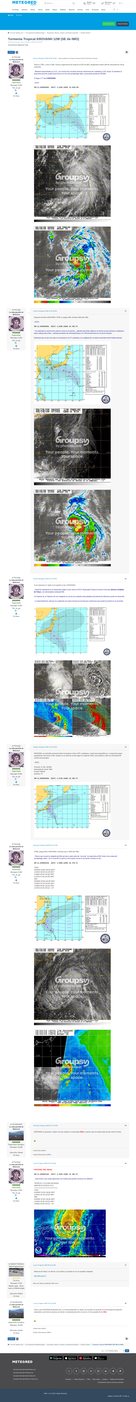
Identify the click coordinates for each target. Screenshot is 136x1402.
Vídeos (32, 9)
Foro (87, 9)
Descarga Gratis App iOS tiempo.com (23, 1372)
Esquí (103, 9)
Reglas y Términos (114, 1396)
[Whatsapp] (98, 1371)
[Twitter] (69, 1371)
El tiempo (15, 9)
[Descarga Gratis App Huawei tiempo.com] (85, 1358)
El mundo (95, 9)
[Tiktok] (91, 1371)
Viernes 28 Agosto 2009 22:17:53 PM (45, 579)
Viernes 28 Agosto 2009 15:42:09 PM (45, 311)
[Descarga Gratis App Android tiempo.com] (56, 1358)
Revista (80, 9)
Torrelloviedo (17, 1124)
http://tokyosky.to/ (40, 1276)
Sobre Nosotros (79, 1379)
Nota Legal (95, 1379)
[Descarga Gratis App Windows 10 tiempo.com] (100, 1358)
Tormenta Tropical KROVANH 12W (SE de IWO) (43, 39)
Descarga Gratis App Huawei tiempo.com (24, 1376)
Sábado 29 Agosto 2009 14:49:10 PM (45, 747)
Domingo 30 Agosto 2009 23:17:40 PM (45, 1125)
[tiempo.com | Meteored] (22, 1361)
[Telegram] (113, 1371)
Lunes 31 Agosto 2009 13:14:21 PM (44, 1303)
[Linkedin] (106, 1371)
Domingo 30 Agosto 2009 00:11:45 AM (45, 845)
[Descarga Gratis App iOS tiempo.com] (70, 1358)
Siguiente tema (23, 45)
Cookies (104, 1379)
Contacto (68, 1379)
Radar (48, 9)
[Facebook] (76, 1371)
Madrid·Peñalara (17, 1264)
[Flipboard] (120, 1371)
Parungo (17, 57)
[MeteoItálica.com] (16, 93)
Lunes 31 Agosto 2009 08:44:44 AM (44, 1265)
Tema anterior (12, 45)
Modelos (72, 9)
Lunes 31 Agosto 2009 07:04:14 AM (44, 1163)
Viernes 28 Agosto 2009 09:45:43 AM (45, 58)
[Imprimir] (126, 52)
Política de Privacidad (117, 1379)
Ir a (102, 1351)
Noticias (24, 9)
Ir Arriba (11, 1338)
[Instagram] (84, 1371)
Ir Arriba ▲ (125, 1396)
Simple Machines (61, 1393)
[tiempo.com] (24, 3)
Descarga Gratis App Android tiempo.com (24, 1369)
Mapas (55, 9)
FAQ (88, 1379)
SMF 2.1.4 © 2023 (50, 1393)
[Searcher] (73, 3)
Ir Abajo (11, 52)
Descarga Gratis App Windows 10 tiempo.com (25, 1379)
